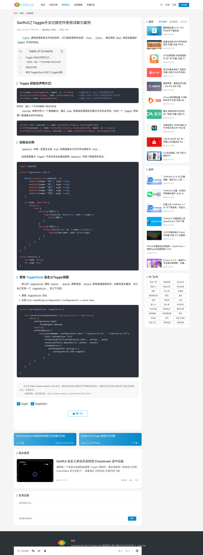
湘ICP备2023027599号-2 (123, 545)
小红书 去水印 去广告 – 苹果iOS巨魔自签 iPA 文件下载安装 (174, 142)
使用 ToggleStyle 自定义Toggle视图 (44, 72)
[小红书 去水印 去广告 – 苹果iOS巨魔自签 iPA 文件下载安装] (154, 142)
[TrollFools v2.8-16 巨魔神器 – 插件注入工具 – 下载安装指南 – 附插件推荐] (154, 180)
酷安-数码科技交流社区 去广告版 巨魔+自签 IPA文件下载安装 (174, 114)
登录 (167, 4)
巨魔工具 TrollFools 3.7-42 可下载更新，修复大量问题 (174, 207)
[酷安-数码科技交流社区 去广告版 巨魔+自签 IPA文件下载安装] (154, 114)
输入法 (153, 304)
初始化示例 (31, 67)
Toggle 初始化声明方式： (38, 57)
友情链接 (78, 4)
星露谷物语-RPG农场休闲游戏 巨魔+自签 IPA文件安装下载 (175, 44)
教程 (54, 29)
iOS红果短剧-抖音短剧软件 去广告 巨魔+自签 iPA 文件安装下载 (174, 58)
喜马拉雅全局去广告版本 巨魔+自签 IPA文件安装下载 (175, 72)
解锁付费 (180, 309)
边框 (180, 300)
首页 (43, 4)
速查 (180, 296)
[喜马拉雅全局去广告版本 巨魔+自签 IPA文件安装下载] (154, 72)
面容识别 (166, 287)
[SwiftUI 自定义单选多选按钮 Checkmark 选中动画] (35, 470)
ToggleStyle (34, 277)
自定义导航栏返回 (154, 322)
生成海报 (24, 550)
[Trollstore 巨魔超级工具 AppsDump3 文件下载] (154, 221)
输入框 (167, 304)
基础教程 (46, 29)
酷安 (167, 296)
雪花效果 (180, 287)
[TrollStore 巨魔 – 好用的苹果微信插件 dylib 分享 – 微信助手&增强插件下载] (154, 193)
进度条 (167, 300)
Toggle (25, 38)
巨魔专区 (91, 4)
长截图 (180, 291)
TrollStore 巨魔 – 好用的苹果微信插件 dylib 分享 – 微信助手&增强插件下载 (175, 193)
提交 (132, 518)
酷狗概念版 (153, 296)
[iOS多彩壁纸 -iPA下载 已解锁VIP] (154, 156)
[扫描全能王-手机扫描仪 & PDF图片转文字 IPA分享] (154, 128)
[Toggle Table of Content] (62, 51)
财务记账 (153, 309)
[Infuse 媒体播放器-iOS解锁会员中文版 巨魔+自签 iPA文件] (154, 100)
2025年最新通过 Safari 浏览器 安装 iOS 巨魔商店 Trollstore (174, 235)
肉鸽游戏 (180, 322)
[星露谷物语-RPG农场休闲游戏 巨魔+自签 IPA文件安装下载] (154, 45)
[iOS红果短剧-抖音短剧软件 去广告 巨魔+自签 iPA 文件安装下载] (154, 58)
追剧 (153, 300)
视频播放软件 (154, 313)
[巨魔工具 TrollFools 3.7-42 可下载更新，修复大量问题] (154, 207)
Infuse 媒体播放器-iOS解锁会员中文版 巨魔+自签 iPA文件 (175, 100)
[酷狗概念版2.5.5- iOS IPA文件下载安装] (154, 31)
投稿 (185, 5)
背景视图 (166, 322)
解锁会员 (166, 309)
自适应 (153, 318)
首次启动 (180, 282)
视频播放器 (166, 313)
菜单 (180, 313)
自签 (167, 318)
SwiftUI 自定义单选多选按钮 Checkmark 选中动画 (90, 461)
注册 (174, 4)
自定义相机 (180, 318)
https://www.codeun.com (42, 386)
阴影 (153, 291)
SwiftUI (22, 462)
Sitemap (142, 545)
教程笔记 (66, 4)
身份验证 (180, 304)
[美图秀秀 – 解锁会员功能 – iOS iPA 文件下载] (154, 86)
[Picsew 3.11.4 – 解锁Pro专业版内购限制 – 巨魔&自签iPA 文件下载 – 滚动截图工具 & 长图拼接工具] (154, 263)
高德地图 (166, 282)
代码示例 (53, 4)
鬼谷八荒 (153, 282)
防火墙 (167, 291)
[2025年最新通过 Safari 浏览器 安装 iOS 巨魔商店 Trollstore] (154, 235)
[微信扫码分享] (33, 551)
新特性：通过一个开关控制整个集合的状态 (44, 62)
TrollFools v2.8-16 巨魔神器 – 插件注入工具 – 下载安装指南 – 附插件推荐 (174, 179)
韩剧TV (153, 287)
